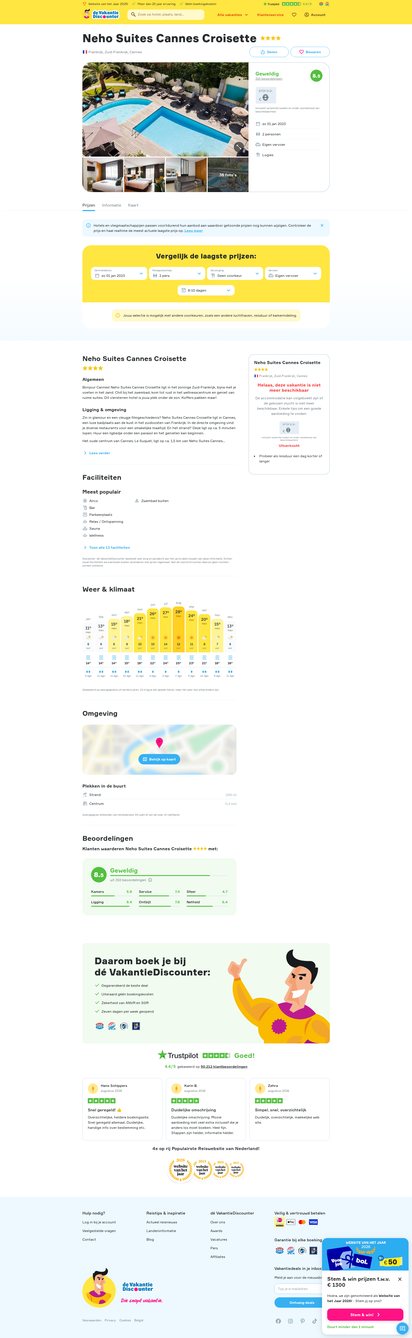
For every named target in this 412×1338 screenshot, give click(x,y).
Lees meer (193, 230)
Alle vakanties (229, 15)
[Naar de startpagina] (101, 15)
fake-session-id (399, 932)
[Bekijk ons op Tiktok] (315, 1321)
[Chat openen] (402, 1328)
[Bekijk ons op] (290, 1321)
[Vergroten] (239, 147)
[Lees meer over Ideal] (124, 1026)
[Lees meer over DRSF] (136, 1026)
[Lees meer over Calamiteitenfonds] (302, 1250)
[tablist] (206, 205)
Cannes (136, 52)
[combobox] (165, 15)
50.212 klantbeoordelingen (224, 1066)
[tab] (88, 205)
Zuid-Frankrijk (116, 52)
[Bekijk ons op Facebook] (278, 1321)
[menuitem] (287, 124)
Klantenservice (270, 15)
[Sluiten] (400, 1279)
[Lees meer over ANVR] (321, 3)
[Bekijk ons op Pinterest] (303, 1321)
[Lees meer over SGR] (327, 3)
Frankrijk (95, 52)
